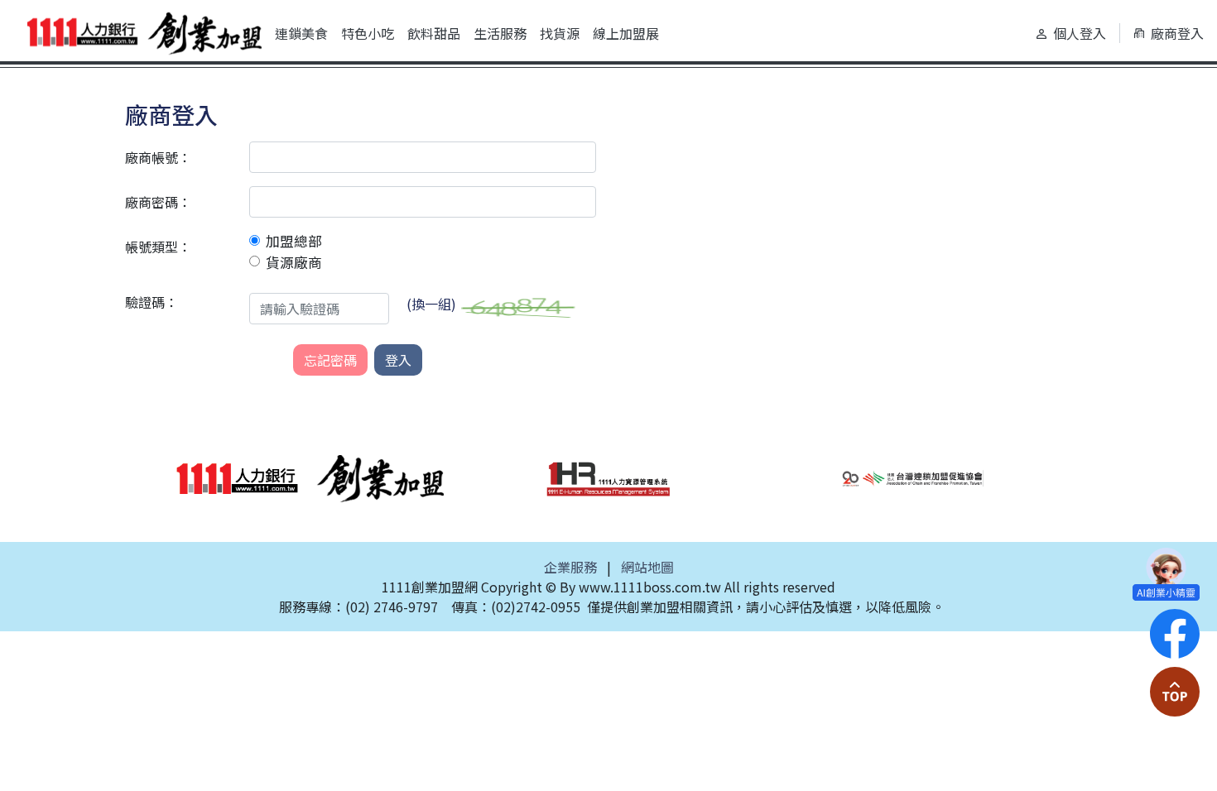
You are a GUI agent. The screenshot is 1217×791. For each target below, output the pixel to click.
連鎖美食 (301, 33)
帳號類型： (158, 246)
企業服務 (570, 567)
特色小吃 (367, 33)
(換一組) (431, 304)
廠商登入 (1177, 33)
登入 (398, 360)
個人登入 (1079, 33)
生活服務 (500, 33)
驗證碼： (151, 302)
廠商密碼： (158, 202)
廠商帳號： (158, 157)
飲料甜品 (433, 33)
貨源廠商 (294, 262)
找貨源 (560, 33)
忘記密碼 (330, 360)
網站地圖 (647, 567)
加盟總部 (294, 241)
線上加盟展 (626, 33)
